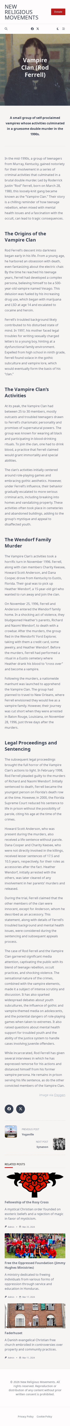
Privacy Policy (26, 1416)
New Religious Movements (21, 12)
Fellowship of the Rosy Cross (27, 1202)
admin (11, 1227)
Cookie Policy (44, 1416)
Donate (58, 11)
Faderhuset (13, 1333)
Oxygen (59, 1095)
